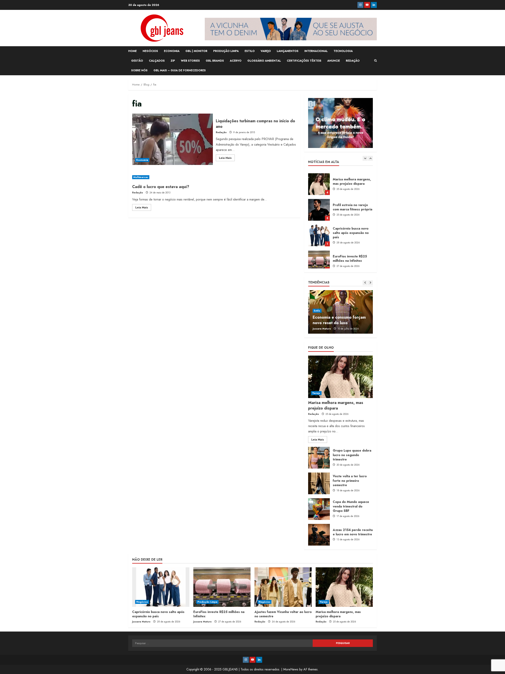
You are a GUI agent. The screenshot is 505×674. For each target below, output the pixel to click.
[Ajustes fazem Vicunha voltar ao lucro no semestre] (283, 587)
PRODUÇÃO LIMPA (226, 51)
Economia (142, 160)
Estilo (315, 311)
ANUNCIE (333, 61)
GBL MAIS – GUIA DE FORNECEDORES (179, 70)
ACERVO (235, 61)
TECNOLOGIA (343, 51)
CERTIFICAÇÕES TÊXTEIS (304, 61)
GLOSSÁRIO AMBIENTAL (264, 61)
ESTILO (250, 51)
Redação (221, 132)
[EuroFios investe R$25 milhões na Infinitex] (222, 587)
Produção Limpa (207, 602)
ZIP (173, 61)
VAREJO (266, 51)
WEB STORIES (190, 61)
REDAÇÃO (353, 61)
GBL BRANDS (215, 61)
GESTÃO (137, 61)
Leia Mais (227, 158)
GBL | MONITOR (196, 51)
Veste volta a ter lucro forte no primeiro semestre (319, 483)
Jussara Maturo (320, 328)
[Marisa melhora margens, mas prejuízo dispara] (340, 377)
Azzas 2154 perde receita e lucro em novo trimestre (319, 535)
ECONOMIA (172, 51)
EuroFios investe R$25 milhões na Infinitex (319, 257)
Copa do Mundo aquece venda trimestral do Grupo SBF (319, 509)
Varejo (316, 393)
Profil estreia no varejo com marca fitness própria (319, 206)
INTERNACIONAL (316, 51)
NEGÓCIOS (150, 51)
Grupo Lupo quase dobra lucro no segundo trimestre (319, 458)
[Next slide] (370, 158)
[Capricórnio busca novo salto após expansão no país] (160, 587)
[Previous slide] (365, 158)
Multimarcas (140, 177)
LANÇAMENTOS (287, 51)
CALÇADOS (157, 61)
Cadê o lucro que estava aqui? (160, 187)
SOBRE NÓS (139, 70)
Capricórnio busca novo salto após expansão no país (319, 232)
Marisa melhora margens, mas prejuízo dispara (319, 180)
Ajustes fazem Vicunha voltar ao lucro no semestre (283, 614)
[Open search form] (375, 60)
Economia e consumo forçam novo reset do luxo (337, 320)
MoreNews (290, 669)
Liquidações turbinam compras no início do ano (172, 139)
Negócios (142, 602)
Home (132, 51)
